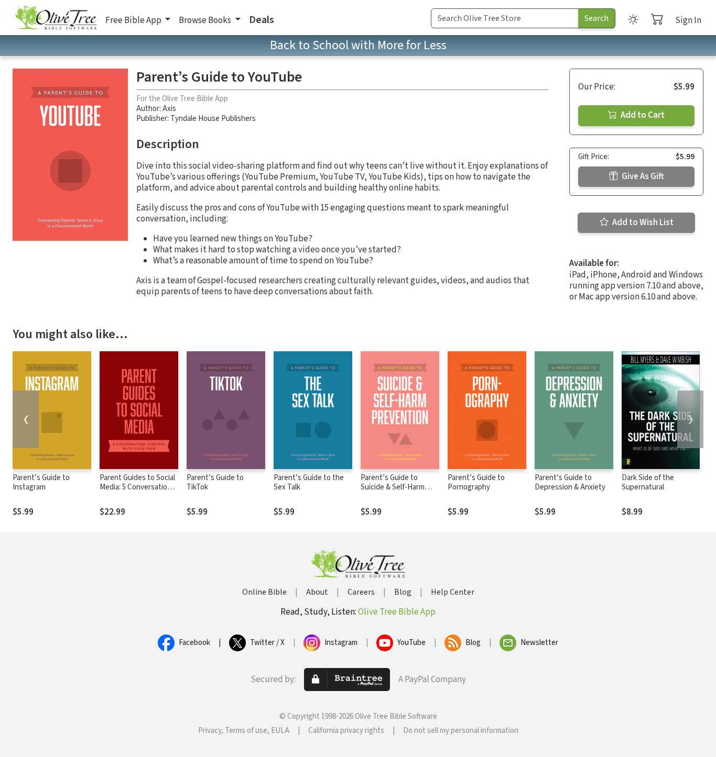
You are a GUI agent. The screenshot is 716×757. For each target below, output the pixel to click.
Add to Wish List (642, 222)
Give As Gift (642, 176)
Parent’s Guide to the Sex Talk (309, 482)
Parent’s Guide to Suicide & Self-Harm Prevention (393, 487)
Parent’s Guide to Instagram (41, 482)
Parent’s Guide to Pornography (476, 482)
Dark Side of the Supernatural (648, 482)
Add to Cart (642, 115)
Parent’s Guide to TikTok (215, 482)
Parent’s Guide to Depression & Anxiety (570, 482)
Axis (169, 108)
